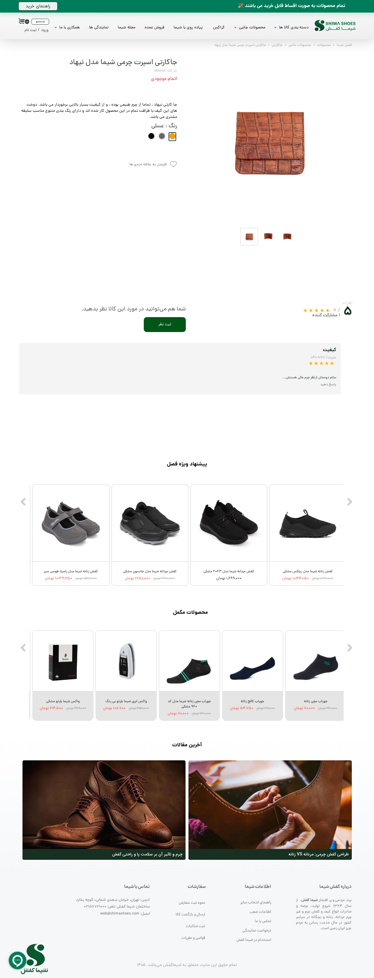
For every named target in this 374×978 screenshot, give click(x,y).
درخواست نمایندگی (257, 931)
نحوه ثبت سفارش (192, 903)
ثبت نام (31, 30)
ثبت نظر (164, 325)
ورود (45, 30)
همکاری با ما (69, 28)
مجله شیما (126, 28)
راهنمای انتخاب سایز (255, 902)
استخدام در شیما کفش (253, 940)
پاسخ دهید (328, 384)
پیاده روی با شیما (188, 28)
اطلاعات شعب (260, 912)
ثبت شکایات (195, 926)
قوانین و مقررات (193, 938)
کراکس (219, 28)
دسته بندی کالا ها (294, 28)
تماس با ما (263, 921)
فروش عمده (154, 28)
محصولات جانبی (252, 28)
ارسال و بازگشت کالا (190, 914)
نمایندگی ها (98, 28)
